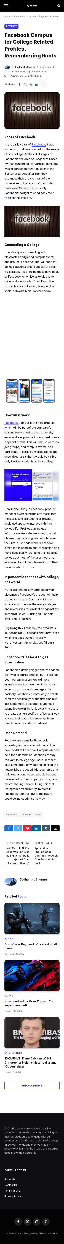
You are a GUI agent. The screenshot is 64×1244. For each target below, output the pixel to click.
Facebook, (39, 144)
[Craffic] (32, 6)
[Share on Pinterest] (31, 84)
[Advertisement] (32, 333)
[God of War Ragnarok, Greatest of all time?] (32, 918)
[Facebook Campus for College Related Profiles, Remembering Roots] (32, 110)
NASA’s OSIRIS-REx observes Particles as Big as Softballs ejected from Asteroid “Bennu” (17, 856)
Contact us (10, 1184)
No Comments (15, 75)
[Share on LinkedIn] (36, 84)
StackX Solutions (48, 1233)
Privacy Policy (12, 1196)
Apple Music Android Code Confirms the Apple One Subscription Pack (46, 856)
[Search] (58, 6)
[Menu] (6, 6)
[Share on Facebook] (19, 84)
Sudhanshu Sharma (25, 67)
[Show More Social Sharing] (43, 84)
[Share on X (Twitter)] (25, 84)
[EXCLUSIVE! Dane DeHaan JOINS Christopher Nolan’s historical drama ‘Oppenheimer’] (32, 1032)
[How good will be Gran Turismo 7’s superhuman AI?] (32, 975)
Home (7, 16)
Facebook (11, 423)
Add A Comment (32, 1085)
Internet (11, 26)
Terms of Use (12, 1190)
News (38, 814)
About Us (9, 1179)
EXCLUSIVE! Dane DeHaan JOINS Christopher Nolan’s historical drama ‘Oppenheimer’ (30, 1062)
